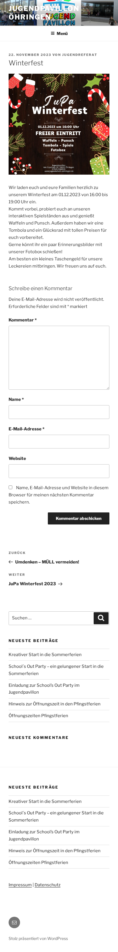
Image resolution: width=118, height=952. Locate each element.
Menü (62, 33)
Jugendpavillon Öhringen (44, 12)
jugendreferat (79, 55)
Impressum (20, 884)
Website (17, 458)
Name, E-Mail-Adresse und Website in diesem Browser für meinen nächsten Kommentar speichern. (59, 495)
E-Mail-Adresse (26, 429)
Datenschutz (47, 884)
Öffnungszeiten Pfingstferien (38, 715)
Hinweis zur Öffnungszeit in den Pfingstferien (55, 704)
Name (16, 399)
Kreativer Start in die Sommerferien (45, 654)
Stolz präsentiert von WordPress (38, 938)
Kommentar (23, 320)
